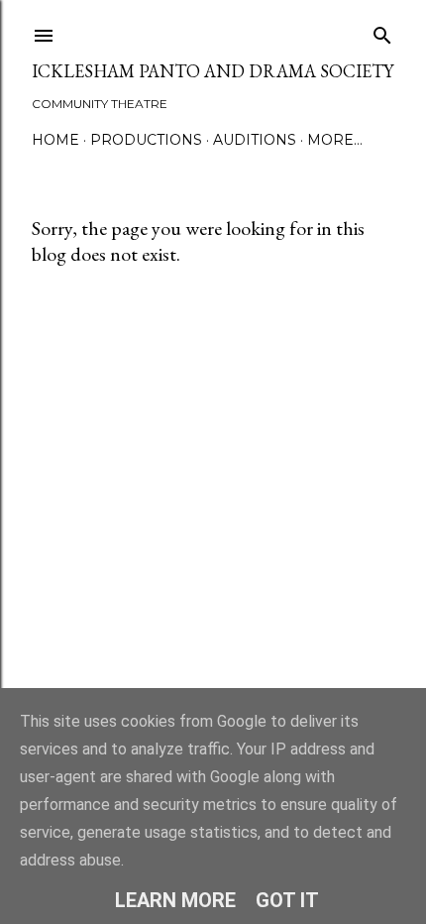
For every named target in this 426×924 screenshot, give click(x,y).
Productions (146, 140)
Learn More (175, 900)
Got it (287, 900)
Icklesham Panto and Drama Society (212, 70)
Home (55, 140)
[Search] (382, 31)
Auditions (254, 140)
